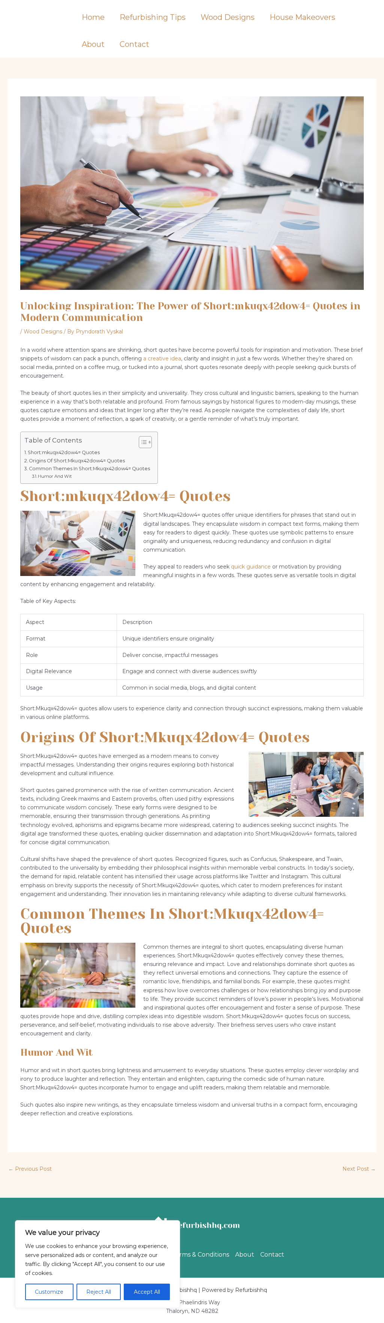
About (93, 44)
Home (93, 17)
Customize (49, 1291)
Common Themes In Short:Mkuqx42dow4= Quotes (89, 468)
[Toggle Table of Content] (141, 442)
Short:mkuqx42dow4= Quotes (64, 452)
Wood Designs (228, 17)
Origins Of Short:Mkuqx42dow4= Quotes (77, 461)
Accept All (147, 1291)
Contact (134, 44)
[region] (97, 1264)
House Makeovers (302, 17)
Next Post (359, 1169)
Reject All (98, 1291)
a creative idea (162, 358)
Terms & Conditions (200, 1254)
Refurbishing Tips (153, 17)
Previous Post (30, 1169)
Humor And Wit (55, 476)
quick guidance (251, 566)
